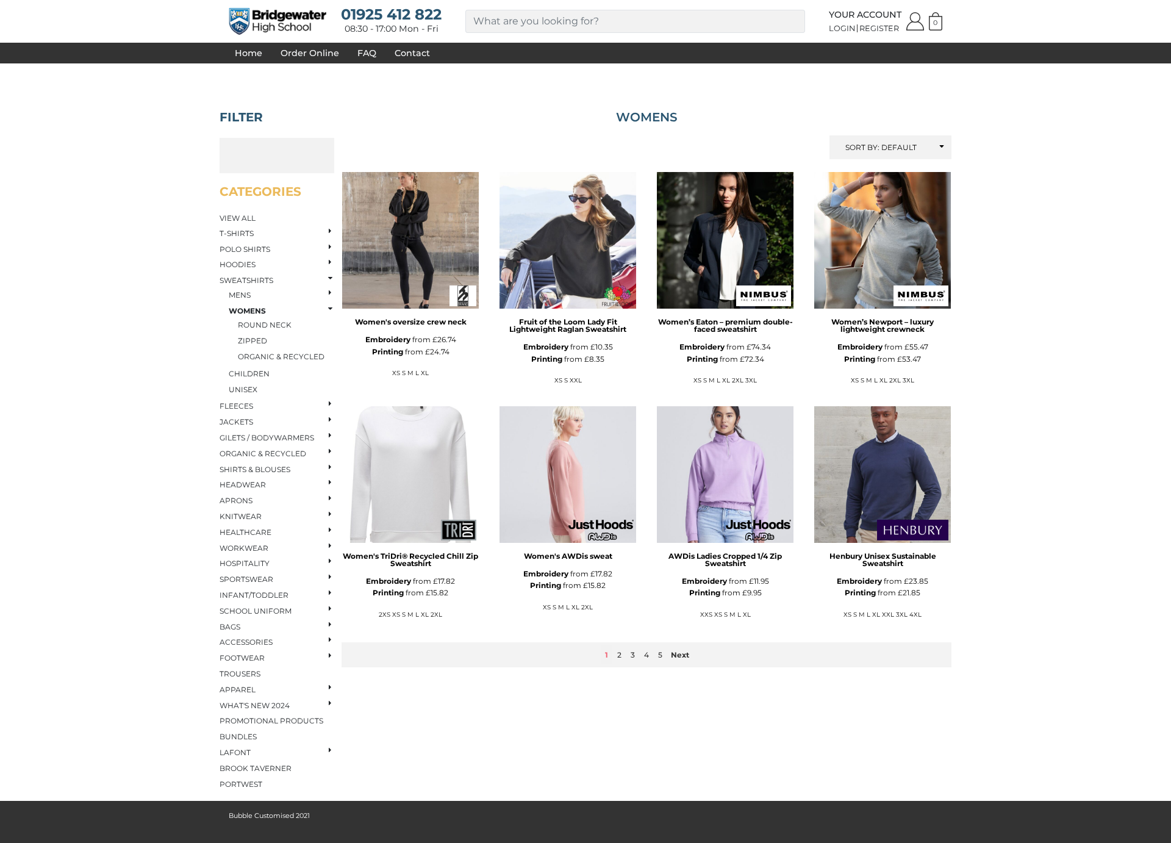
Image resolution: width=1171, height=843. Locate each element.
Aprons (236, 500)
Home (248, 53)
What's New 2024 (255, 705)
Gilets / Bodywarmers (267, 437)
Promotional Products (271, 720)
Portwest (241, 784)
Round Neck (265, 324)
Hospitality (245, 563)
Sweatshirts (246, 280)
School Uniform (256, 610)
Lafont (235, 752)
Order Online (310, 53)
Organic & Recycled (281, 356)
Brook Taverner (256, 768)
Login (842, 28)
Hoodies (238, 264)
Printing (387, 351)
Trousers (240, 673)
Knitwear (241, 516)
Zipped (252, 340)
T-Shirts (237, 233)
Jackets (236, 421)
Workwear (244, 548)
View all (238, 218)
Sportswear (246, 579)
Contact (412, 53)
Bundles (238, 736)
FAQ (366, 53)
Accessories (246, 642)
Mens (240, 295)
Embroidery (387, 339)
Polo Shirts (245, 249)
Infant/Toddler (254, 595)
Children (249, 373)
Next (680, 654)
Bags (230, 626)
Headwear (243, 484)
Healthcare (245, 532)
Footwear (242, 657)
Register (879, 28)
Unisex (243, 389)
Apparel (238, 689)
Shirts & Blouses (255, 469)
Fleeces (236, 406)
